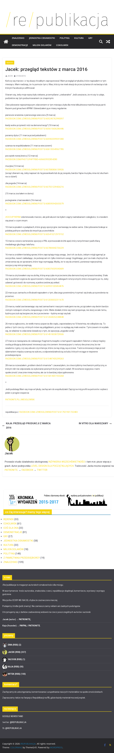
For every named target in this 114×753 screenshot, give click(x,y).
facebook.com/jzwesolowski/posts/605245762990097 (34, 118)
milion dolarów (42, 45)
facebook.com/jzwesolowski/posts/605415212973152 (34, 234)
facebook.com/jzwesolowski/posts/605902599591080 (34, 139)
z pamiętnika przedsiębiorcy (21, 557)
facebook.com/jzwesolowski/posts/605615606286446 (34, 129)
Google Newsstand (12, 716)
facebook (27, 470)
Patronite (11, 470)
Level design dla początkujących (52, 465)
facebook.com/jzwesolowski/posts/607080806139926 (34, 169)
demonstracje (20, 45)
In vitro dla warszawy (93, 423)
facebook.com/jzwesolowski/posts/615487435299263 (34, 358)
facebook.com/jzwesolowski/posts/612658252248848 (34, 317)
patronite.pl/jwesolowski (19, 399)
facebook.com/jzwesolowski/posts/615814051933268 (34, 376)
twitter (42, 470)
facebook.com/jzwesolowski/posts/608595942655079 (34, 203)
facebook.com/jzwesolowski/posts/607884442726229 (34, 248)
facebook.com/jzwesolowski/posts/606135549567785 (34, 149)
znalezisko (18, 38)
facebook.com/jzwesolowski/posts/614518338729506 (34, 334)
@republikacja (18, 722)
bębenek (10, 63)
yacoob (12, 659)
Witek (11, 674)
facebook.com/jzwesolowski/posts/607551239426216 (34, 187)
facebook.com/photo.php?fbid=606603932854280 (31, 159)
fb (48, 698)
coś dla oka (10, 527)
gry (90, 38)
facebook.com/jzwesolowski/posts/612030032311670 (34, 300)
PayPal (23, 625)
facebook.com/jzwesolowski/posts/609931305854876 (34, 286)
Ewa (10, 644)
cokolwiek (62, 45)
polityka (64, 38)
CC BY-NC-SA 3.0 (20, 600)
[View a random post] (108, 41)
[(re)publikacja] (57, 9)
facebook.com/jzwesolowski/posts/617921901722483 (48, 412)
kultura (79, 38)
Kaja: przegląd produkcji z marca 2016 (28, 425)
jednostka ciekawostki (42, 38)
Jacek (10, 76)
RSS (15, 644)
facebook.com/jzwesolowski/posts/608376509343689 (34, 269)
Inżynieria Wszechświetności (66, 461)
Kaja (10, 666)
